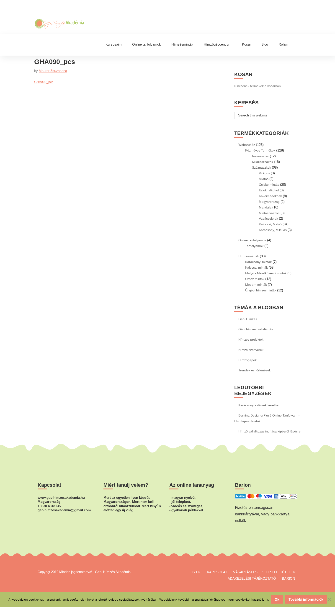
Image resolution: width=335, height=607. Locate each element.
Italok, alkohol (269, 190)
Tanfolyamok (254, 246)
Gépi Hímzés (247, 319)
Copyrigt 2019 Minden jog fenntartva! (65, 572)
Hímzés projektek (250, 339)
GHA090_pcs (43, 82)
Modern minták (256, 284)
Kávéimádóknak (270, 196)
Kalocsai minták (256, 267)
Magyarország (269, 201)
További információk (306, 599)
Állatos (263, 179)
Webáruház (246, 145)
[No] (329, 599)
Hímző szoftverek (250, 350)
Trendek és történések (254, 370)
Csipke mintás (269, 184)
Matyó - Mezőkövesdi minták (265, 273)
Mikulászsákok (262, 162)
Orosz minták (254, 279)
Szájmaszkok (261, 167)
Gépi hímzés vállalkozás (255, 329)
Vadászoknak (268, 218)
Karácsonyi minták (258, 262)
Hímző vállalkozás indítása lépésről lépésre (269, 431)
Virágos (264, 173)
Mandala (265, 207)
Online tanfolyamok (252, 240)
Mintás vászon (269, 213)
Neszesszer (260, 156)
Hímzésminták (248, 256)
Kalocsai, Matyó (270, 224)
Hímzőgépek (247, 360)
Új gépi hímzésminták (260, 290)
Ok (277, 599)
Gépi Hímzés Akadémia (74, 9)
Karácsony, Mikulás (273, 230)
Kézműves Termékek (260, 150)
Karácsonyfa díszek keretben (259, 405)
